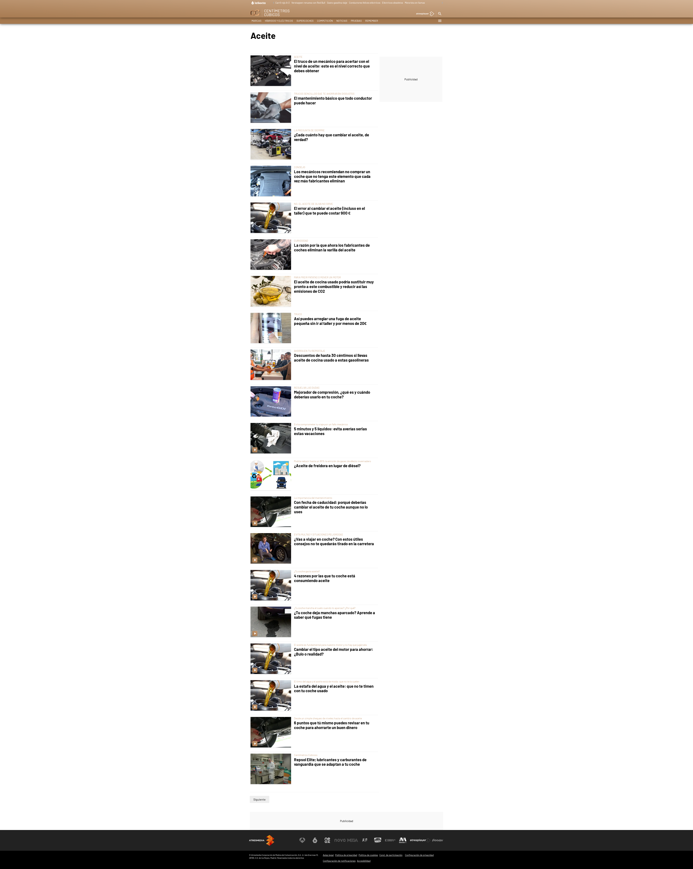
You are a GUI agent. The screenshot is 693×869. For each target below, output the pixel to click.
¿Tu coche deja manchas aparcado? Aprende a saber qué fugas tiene (334, 615)
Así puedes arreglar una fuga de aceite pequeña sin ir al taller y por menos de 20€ (330, 321)
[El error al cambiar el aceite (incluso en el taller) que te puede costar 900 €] (271, 218)
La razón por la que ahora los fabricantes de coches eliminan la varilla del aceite (332, 247)
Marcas (256, 20)
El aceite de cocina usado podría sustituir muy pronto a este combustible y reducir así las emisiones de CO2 (334, 286)
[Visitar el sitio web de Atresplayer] (420, 840)
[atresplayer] (423, 14)
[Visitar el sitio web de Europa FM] (390, 840)
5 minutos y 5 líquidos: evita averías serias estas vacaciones (330, 431)
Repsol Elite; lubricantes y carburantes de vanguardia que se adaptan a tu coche (330, 762)
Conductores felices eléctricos (364, 2)
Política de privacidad (346, 855)
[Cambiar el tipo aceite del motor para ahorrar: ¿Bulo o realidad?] (271, 659)
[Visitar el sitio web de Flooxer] (437, 840)
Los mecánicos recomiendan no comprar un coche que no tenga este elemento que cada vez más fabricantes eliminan (332, 176)
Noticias (341, 20)
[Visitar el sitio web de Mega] (352, 840)
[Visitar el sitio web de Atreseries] (365, 840)
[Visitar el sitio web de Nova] (340, 840)
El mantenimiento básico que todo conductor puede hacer (333, 100)
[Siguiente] (441, 3)
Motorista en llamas (415, 2)
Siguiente (259, 799)
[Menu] (439, 20)
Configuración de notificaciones (339, 860)
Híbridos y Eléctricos (279, 20)
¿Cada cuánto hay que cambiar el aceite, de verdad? (331, 137)
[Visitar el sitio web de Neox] (327, 840)
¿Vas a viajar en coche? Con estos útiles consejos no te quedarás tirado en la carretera (334, 541)
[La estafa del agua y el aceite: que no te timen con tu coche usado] (271, 695)
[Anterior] (272, 3)
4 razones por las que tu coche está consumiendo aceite (324, 578)
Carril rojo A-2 (282, 2)
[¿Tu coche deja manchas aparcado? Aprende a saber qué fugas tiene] (271, 622)
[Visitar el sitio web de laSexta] (315, 840)
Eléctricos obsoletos (392, 2)
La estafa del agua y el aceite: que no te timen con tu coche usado (334, 688)
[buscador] (439, 14)
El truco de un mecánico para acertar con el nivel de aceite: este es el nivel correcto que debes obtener (332, 66)
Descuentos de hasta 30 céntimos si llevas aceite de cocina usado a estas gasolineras (331, 357)
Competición (325, 20)
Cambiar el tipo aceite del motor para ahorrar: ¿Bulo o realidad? (333, 651)
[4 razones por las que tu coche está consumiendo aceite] (271, 585)
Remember (371, 20)
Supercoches (305, 20)
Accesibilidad (364, 860)
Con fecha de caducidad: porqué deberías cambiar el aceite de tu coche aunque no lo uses (331, 507)
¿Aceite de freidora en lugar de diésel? (327, 465)
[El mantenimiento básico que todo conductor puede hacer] (271, 107)
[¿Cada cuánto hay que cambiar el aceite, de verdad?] (271, 144)
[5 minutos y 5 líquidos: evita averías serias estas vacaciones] (271, 438)
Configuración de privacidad (419, 855)
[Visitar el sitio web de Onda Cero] (377, 840)
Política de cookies (368, 855)
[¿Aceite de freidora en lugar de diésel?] (271, 475)
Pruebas (356, 20)
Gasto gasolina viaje (337, 2)
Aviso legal (328, 855)
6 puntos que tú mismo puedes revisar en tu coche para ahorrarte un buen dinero (331, 725)
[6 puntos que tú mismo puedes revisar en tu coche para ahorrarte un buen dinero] (271, 732)
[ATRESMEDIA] (261, 840)
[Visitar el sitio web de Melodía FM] (402, 840)
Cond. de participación (390, 855)
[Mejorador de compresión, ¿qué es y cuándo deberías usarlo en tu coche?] (271, 401)
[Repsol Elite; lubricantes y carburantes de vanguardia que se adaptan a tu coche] (271, 769)
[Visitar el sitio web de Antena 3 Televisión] (302, 840)
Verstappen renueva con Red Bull (308, 2)
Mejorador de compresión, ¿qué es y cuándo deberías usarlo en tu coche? (332, 394)
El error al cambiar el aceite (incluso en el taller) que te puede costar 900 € (329, 210)
